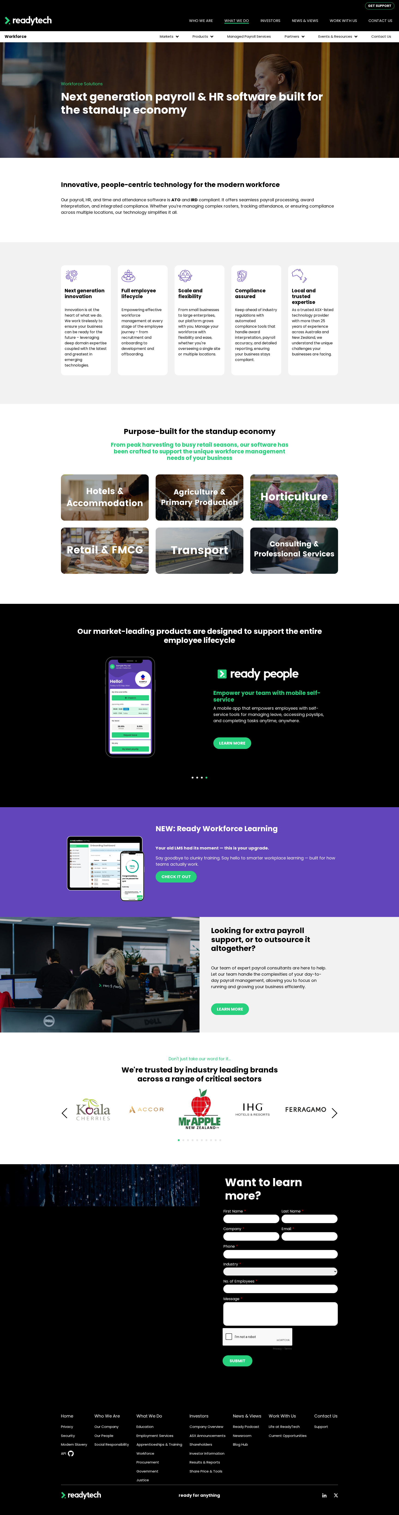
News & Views (247, 1416)
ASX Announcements (208, 1435)
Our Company (106, 1426)
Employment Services (154, 1435)
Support (321, 1426)
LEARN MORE (230, 1009)
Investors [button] (270, 20)
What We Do (149, 1416)
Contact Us (380, 20)
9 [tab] (216, 1140)
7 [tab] (206, 1140)
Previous (64, 1113)
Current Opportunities (288, 1435)
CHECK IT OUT (176, 877)
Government (147, 1471)
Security (68, 1435)
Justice (142, 1480)
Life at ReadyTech (284, 1426)
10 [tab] (220, 1140)
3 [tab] (202, 778)
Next (334, 1113)
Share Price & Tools (206, 1471)
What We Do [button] (236, 20)
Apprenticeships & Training (159, 1444)
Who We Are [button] (201, 20)
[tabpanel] (199, 707)
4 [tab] (206, 778)
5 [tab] (197, 1140)
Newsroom (242, 1435)
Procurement (147, 1462)
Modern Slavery (74, 1444)
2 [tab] (197, 778)
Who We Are (107, 1416)
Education (145, 1426)
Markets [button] (166, 36)
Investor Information (207, 1453)
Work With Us (282, 1416)
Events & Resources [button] (335, 36)
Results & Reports (205, 1462)
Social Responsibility (111, 1444)
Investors (199, 1416)
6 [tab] (202, 1140)
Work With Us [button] (343, 20)
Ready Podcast (246, 1426)
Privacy (67, 1426)
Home (67, 1416)
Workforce (145, 1453)
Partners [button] (292, 36)
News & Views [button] (305, 20)
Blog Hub (240, 1444)
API (63, 1453)
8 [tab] (211, 1140)
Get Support (379, 5)
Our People (103, 1435)
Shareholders (201, 1444)
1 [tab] (192, 778)
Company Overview (206, 1426)
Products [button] (200, 36)
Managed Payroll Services (249, 36)
